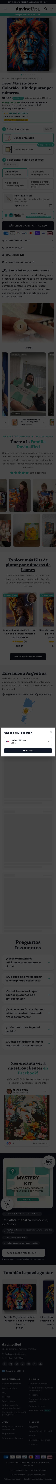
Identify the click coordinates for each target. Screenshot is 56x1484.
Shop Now (28, 750)
